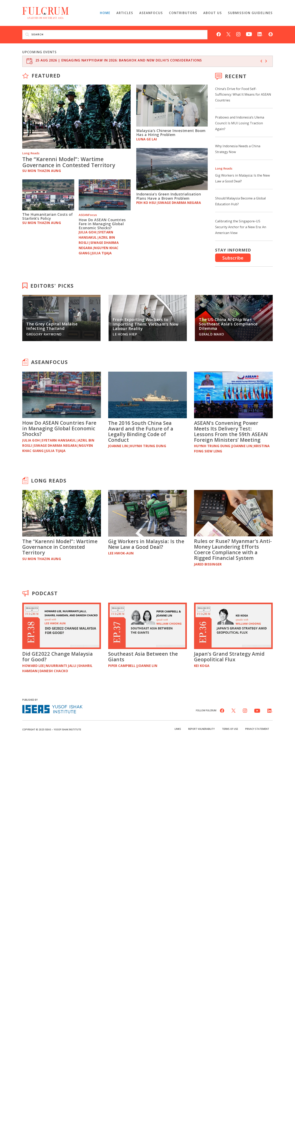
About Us (212, 13)
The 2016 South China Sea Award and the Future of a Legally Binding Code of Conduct (140, 431)
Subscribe (232, 258)
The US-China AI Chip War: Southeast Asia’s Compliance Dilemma (228, 324)
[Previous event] (261, 61)
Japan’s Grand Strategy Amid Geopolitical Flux (229, 656)
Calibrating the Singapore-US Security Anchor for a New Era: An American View (240, 227)
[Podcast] (271, 33)
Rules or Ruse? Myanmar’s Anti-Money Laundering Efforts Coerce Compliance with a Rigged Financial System (233, 549)
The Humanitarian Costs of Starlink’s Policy (47, 216)
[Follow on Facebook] (219, 33)
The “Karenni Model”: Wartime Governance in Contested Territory (68, 162)
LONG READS (49, 480)
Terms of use (230, 728)
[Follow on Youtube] (249, 33)
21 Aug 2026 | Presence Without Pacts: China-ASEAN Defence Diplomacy (105, 60)
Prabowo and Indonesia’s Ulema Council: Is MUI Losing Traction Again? (239, 123)
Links (178, 728)
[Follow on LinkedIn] (260, 33)
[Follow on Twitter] (228, 33)
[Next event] (266, 61)
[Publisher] (52, 708)
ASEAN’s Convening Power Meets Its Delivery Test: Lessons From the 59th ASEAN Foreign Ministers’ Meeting (231, 431)
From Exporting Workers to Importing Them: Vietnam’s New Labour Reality (146, 324)
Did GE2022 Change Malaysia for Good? (57, 656)
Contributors (183, 13)
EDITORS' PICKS (52, 285)
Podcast (45, 593)
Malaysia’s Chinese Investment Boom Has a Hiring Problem (171, 132)
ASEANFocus (151, 13)
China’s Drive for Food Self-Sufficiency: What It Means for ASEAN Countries (243, 95)
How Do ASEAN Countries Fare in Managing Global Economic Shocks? (102, 223)
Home (105, 13)
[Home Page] (45, 12)
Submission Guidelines (250, 13)
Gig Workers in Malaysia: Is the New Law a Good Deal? (146, 544)
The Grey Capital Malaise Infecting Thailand (51, 326)
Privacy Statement (257, 728)
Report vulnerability (201, 728)
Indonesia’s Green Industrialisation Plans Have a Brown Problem (168, 196)
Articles (124, 13)
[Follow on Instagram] (238, 33)
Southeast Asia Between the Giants (143, 656)
